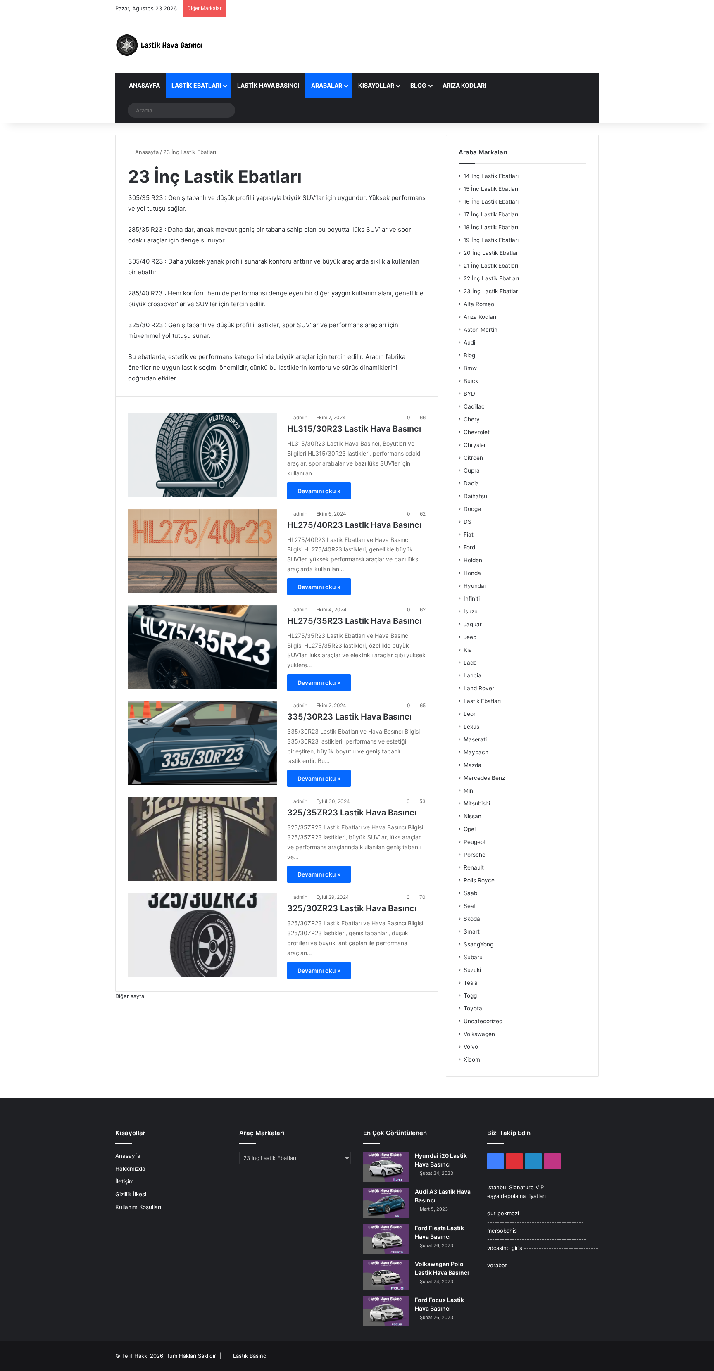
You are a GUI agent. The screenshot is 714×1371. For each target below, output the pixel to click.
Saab (470, 893)
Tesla (471, 982)
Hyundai (475, 585)
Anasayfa (144, 85)
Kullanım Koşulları (138, 1207)
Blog (418, 85)
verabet (497, 1265)
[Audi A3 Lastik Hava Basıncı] (386, 1203)
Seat (470, 906)
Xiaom (472, 1059)
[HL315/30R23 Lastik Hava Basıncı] (202, 455)
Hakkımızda (130, 1168)
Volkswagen (479, 1034)
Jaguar (473, 624)
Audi (469, 342)
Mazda (472, 765)
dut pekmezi (503, 1213)
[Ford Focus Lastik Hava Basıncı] (386, 1311)
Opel (470, 829)
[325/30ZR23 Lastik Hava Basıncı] (202, 935)
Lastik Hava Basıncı (268, 85)
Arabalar (326, 85)
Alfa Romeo (479, 304)
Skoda (472, 918)
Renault (474, 867)
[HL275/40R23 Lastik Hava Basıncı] (202, 551)
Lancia (472, 675)
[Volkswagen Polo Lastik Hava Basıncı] (386, 1275)
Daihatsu (475, 496)
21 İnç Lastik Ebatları (491, 265)
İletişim (124, 1181)
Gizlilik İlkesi (130, 1194)
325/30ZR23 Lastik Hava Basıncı (351, 908)
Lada (470, 662)
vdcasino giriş (504, 1248)
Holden (473, 560)
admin (300, 417)
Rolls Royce (479, 880)
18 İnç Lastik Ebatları (491, 227)
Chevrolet (477, 432)
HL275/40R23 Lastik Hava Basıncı (354, 525)
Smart (472, 931)
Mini (469, 790)
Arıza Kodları (464, 85)
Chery (472, 419)
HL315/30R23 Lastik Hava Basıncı (354, 429)
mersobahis (502, 1230)
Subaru (473, 957)
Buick (471, 381)
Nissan (472, 816)
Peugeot (475, 842)
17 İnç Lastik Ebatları (491, 214)
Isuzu (471, 611)
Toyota (473, 1008)
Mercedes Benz (484, 778)
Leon (470, 713)
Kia (468, 649)
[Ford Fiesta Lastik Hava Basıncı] (386, 1239)
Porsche (475, 854)
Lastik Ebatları (196, 85)
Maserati (475, 739)
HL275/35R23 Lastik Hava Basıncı (354, 621)
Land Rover (479, 688)
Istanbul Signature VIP (515, 1187)
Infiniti (472, 598)
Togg (470, 995)
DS (467, 521)
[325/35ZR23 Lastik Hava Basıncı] (202, 839)
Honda (472, 573)
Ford (469, 547)
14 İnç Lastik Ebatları (491, 176)
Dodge (472, 509)
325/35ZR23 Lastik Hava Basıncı (351, 812)
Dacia (471, 483)
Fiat (469, 534)
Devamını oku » (319, 490)
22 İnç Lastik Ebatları (491, 278)
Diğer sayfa (129, 996)
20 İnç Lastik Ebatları (491, 252)
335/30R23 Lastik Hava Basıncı (349, 717)
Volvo (471, 1046)
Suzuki (472, 970)
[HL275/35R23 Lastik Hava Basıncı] (202, 647)
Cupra (472, 470)
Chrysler (475, 445)
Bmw (470, 368)
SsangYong (478, 944)
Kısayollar (376, 85)
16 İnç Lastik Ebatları (491, 201)
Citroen (473, 457)
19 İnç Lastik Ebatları (491, 240)
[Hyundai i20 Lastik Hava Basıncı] (386, 1167)
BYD (469, 393)
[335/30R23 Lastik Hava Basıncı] (202, 743)
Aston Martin (480, 329)
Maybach (476, 752)
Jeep (470, 637)
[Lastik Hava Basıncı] (160, 45)
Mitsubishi (477, 803)
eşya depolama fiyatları (516, 1196)
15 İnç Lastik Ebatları (491, 188)
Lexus (471, 726)
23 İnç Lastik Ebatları (491, 291)
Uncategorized (483, 1021)
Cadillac (474, 406)
